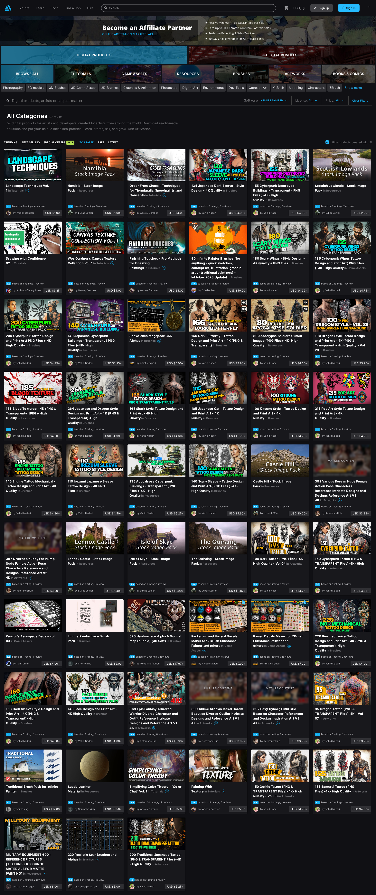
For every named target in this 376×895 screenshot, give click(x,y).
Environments (213, 88)
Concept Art (258, 88)
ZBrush (334, 88)
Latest (113, 142)
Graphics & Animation (139, 88)
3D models (36, 88)
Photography (13, 88)
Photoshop (169, 88)
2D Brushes (109, 88)
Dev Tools (236, 88)
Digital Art (190, 88)
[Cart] (286, 8)
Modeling (296, 88)
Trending (11, 142)
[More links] (369, 8)
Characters (316, 88)
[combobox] (188, 8)
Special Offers (58, 142)
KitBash (278, 88)
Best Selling (31, 142)
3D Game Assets (83, 88)
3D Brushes (57, 88)
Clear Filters (360, 100)
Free (101, 142)
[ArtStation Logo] (8, 8)
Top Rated (87, 142)
